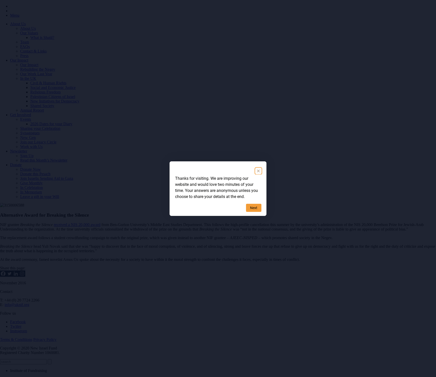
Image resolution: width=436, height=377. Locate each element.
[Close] (258, 171)
